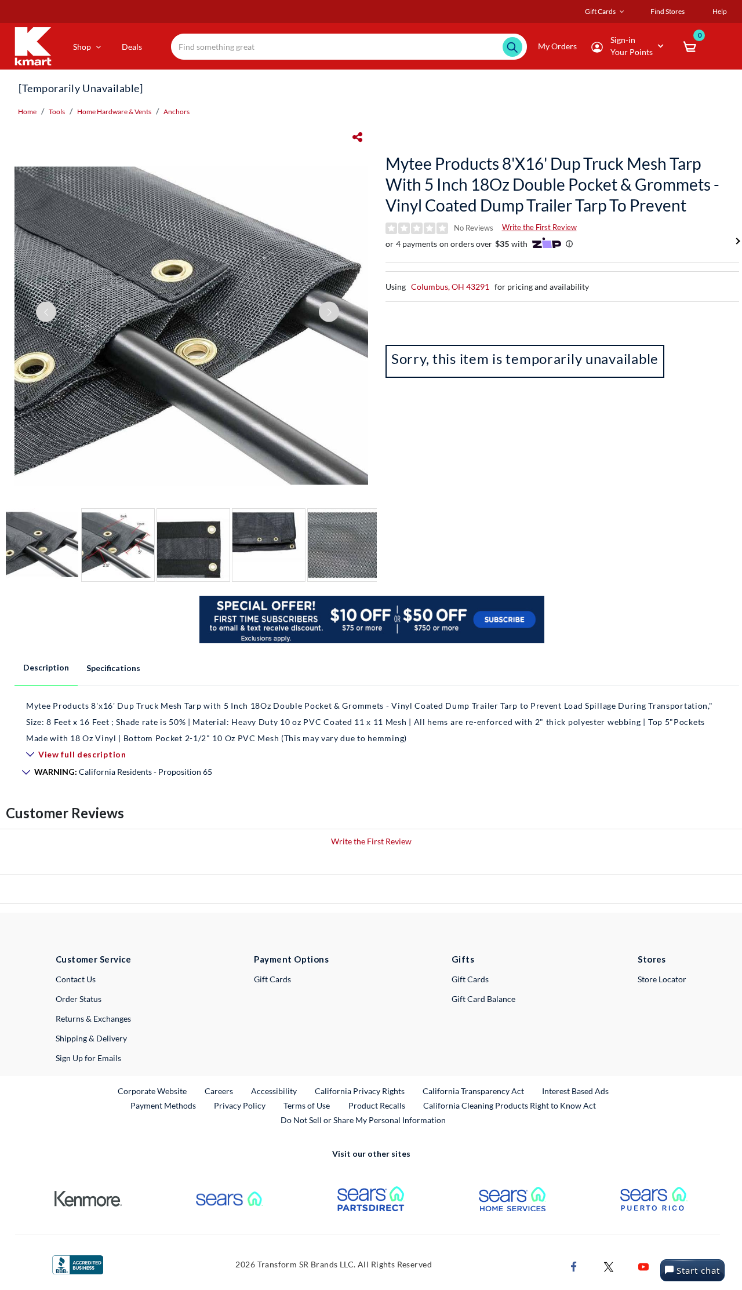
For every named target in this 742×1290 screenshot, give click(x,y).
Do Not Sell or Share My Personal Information (363, 1120)
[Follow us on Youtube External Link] (643, 1266)
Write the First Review (539, 227)
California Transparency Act (473, 1091)
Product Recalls (377, 1105)
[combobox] (349, 47)
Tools (57, 111)
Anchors (176, 111)
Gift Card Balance (483, 999)
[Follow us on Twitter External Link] (608, 1266)
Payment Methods (163, 1105)
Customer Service (94, 959)
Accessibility (274, 1091)
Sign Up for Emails (88, 1058)
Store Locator (662, 979)
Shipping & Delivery (91, 1038)
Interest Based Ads (575, 1091)
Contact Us (76, 979)
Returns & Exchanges (93, 1018)
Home (27, 111)
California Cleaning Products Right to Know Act (509, 1105)
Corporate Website (153, 1090)
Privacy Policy (239, 1105)
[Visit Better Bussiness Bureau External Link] (77, 1264)
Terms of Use (306, 1105)
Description (46, 667)
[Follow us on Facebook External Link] (573, 1266)
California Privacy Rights (360, 1091)
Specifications (113, 668)
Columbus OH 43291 (450, 286)
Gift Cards (272, 979)
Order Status (78, 999)
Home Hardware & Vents (114, 111)
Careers (219, 1090)
